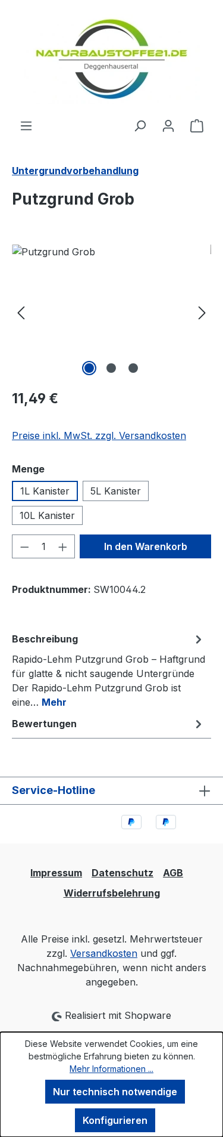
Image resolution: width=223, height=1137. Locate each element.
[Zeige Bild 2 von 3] (111, 368)
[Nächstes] (202, 311)
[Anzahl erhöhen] (63, 546)
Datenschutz (122, 873)
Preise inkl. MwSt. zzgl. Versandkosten (99, 435)
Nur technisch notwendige (115, 1092)
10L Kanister (47, 515)
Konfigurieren (115, 1120)
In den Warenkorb (145, 546)
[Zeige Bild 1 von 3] (89, 368)
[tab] (108, 670)
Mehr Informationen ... (111, 1069)
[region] (111, 312)
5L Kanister (115, 491)
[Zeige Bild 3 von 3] (133, 368)
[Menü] (26, 125)
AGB (173, 873)
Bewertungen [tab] (44, 724)
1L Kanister (45, 491)
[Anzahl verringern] (24, 546)
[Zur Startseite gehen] (111, 59)
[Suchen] (139, 125)
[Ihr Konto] (168, 125)
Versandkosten (103, 953)
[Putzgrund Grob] (111, 312)
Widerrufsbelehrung (112, 893)
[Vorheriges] (21, 311)
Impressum (56, 873)
